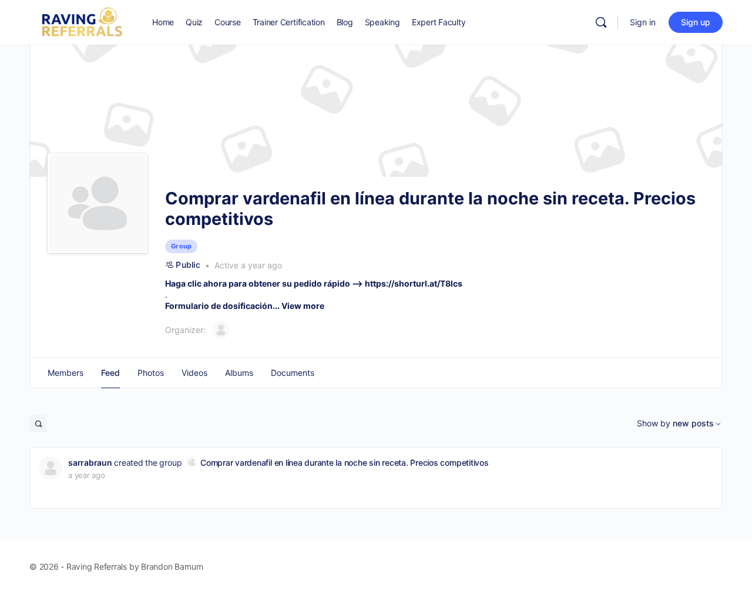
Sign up (695, 22)
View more (302, 306)
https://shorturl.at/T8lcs (413, 283)
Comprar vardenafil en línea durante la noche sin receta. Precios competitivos (344, 462)
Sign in (643, 22)
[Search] (601, 22)
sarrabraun (90, 462)
